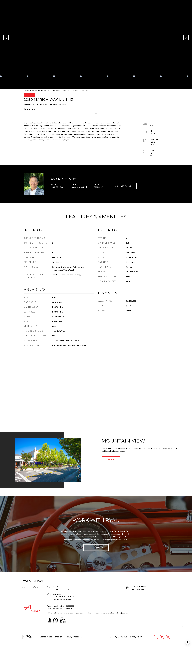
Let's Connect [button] (96, 547)
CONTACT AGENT (123, 186)
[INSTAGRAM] (168, 637)
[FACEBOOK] (156, 637)
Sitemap (125, 613)
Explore (111, 459)
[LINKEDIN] (162, 637)
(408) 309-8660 (58, 187)
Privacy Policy (135, 636)
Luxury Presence (73, 636)
